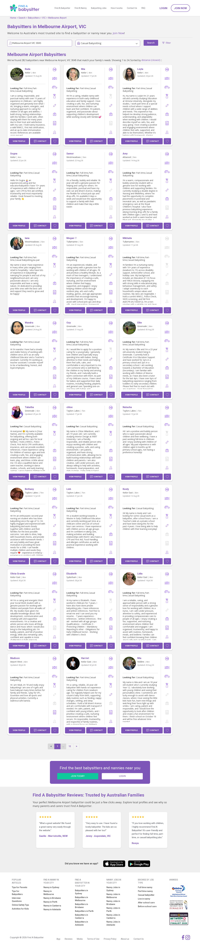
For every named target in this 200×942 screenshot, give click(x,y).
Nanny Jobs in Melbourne (113, 895)
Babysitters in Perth (84, 911)
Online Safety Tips (20, 905)
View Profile (19, 141)
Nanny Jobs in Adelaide (113, 923)
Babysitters (34, 17)
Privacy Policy (110, 939)
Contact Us (132, 8)
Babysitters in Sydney (81, 892)
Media (80, 939)
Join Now (180, 8)
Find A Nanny (81, 8)
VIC (44, 17)
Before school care (147, 906)
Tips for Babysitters (17, 892)
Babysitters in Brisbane (81, 905)
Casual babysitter (146, 895)
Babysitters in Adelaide (81, 923)
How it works (117, 8)
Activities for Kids (20, 909)
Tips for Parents (19, 887)
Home (13, 17)
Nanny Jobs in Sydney (113, 889)
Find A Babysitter (62, 8)
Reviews (68, 939)
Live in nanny (144, 899)
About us (125, 939)
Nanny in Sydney (51, 887)
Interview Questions (17, 899)
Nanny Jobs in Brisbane (113, 902)
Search (21, 17)
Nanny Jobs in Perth (113, 909)
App (58, 939)
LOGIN (122, 776)
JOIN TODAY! (78, 776)
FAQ (143, 8)
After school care (146, 902)
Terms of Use (93, 939)
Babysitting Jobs (98, 8)
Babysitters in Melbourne (81, 899)
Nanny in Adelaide (52, 909)
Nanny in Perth (50, 902)
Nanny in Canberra (52, 905)
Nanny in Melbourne (48, 892)
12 (70, 746)
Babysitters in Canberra (81, 916)
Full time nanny (145, 887)
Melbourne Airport (57, 17)
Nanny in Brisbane (52, 898)
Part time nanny (145, 891)
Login (163, 8)
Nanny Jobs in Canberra (113, 916)
